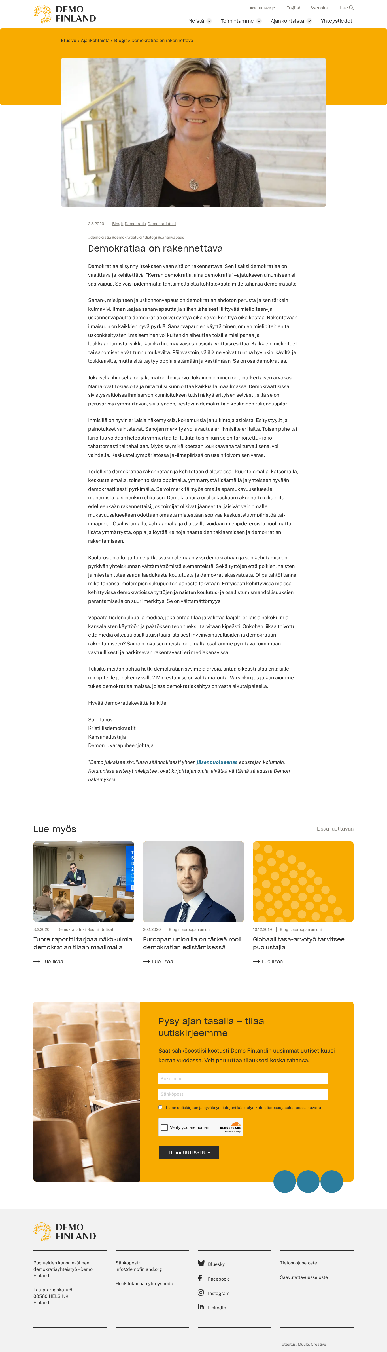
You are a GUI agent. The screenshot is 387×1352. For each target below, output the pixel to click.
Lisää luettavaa (335, 829)
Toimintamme (237, 21)
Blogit (120, 40)
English (293, 7)
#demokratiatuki (127, 237)
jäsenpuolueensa (217, 762)
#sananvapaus (171, 237)
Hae (344, 7)
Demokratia (135, 223)
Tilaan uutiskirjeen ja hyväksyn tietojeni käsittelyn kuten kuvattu (242, 1107)
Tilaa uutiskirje (261, 8)
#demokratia (99, 237)
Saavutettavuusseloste (304, 1277)
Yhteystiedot (336, 21)
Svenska (319, 7)
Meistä (196, 21)
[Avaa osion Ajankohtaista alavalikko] (309, 21)
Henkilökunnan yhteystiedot (145, 1283)
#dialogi (150, 237)
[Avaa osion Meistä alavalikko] (209, 21)
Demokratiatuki (162, 223)
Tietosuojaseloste (298, 1263)
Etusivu (68, 40)
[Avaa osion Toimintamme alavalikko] (259, 21)
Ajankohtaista (287, 21)
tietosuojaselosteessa (287, 1107)
